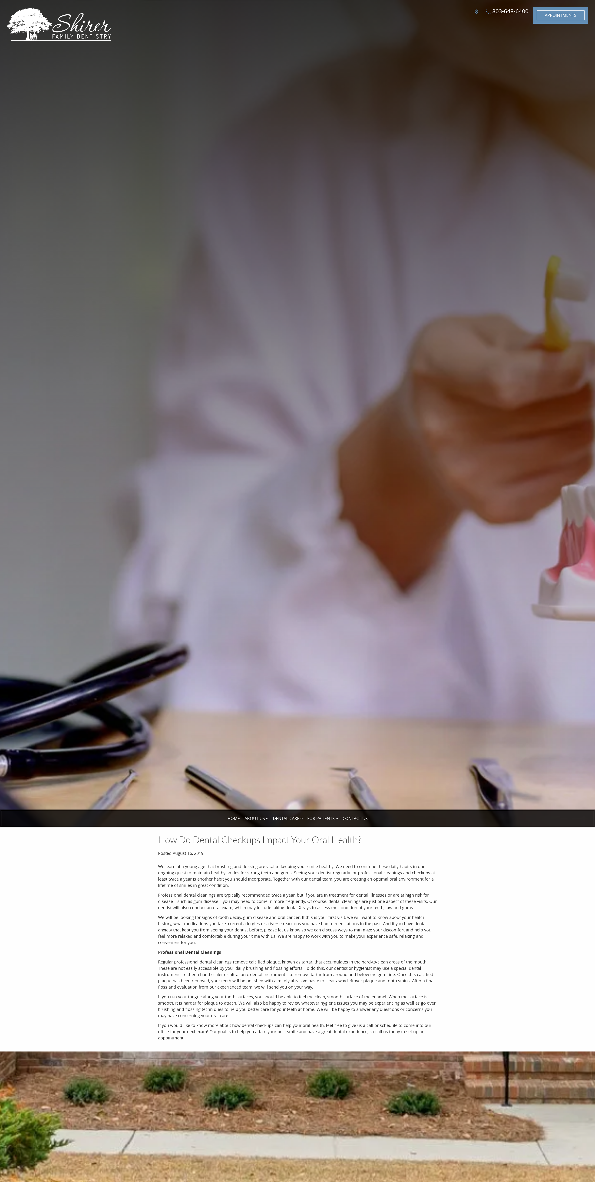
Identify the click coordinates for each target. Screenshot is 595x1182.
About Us (255, 818)
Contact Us (355, 818)
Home (234, 818)
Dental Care (286, 818)
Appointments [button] (560, 15)
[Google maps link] (477, 15)
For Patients (321, 818)
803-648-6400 (510, 11)
